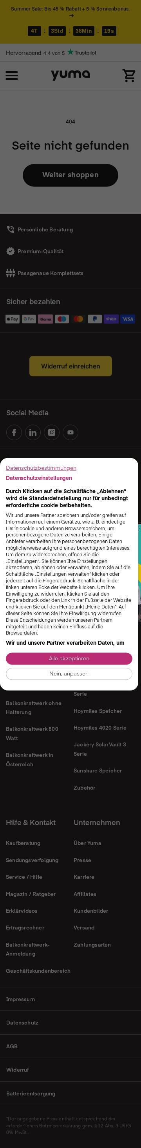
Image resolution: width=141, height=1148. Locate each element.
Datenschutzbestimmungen (41, 467)
